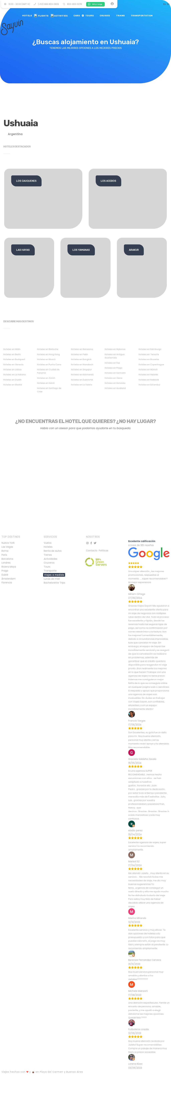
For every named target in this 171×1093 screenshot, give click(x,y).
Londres (6, 562)
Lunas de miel (52, 579)
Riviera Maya (9, 566)
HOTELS (26, 15)
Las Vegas (7, 547)
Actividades (50, 559)
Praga (5, 570)
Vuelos (47, 542)
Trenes (48, 555)
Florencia (7, 582)
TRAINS (120, 15)
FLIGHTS (43, 16)
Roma (5, 551)
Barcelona (7, 559)
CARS (76, 15)
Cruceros (49, 562)
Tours (47, 566)
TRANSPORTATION (141, 15)
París (4, 555)
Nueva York (8, 542)
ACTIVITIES (61, 16)
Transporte (50, 570)
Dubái (5, 574)
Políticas (103, 550)
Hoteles (48, 547)
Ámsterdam (9, 578)
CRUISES (104, 15)
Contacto (92, 550)
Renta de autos (53, 551)
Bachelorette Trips (54, 582)
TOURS (89, 15)
